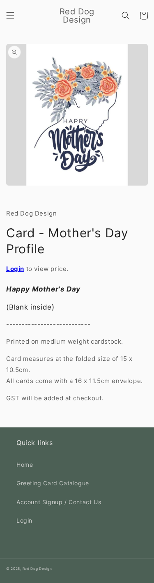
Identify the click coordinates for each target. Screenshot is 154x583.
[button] (10, 16)
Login (15, 269)
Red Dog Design (37, 569)
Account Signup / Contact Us (58, 501)
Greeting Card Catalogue (52, 483)
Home (24, 464)
